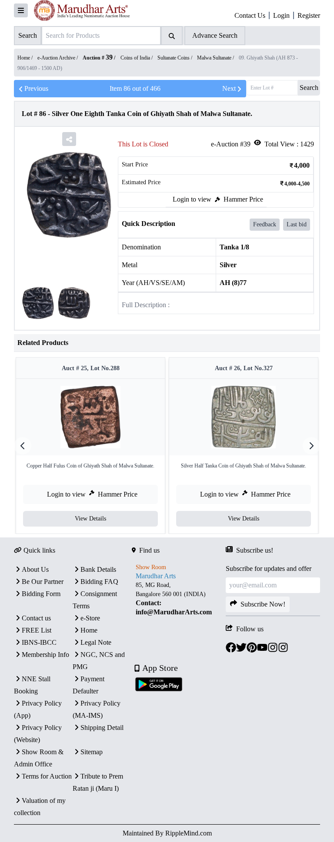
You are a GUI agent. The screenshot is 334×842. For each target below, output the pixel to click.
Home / (25, 58)
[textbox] (179, 599)
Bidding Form (41, 593)
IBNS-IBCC (39, 642)
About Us (35, 569)
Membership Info (45, 654)
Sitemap (91, 752)
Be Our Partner (42, 581)
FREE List (36, 630)
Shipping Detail (102, 727)
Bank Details (98, 569)
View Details (90, 518)
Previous (36, 88)
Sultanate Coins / (175, 58)
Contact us (36, 618)
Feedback (264, 224)
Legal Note (95, 642)
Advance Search (214, 35)
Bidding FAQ (99, 581)
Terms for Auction (47, 776)
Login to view (192, 199)
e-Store (90, 618)
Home (88, 630)
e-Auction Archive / (58, 58)
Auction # (98, 58)
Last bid (297, 224)
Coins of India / (137, 58)
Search (309, 87)
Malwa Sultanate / (216, 58)
